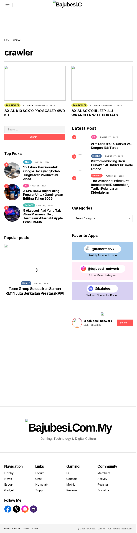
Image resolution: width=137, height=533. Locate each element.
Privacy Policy (13, 528)
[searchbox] (34, 129)
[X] (16, 509)
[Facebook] (7, 509)
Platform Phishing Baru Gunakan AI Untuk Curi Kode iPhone (112, 165)
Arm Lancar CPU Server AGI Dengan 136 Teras (111, 146)
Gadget (29, 205)
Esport (8, 484)
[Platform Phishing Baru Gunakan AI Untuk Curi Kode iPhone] (80, 162)
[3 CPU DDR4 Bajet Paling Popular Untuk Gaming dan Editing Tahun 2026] (12, 192)
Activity (102, 479)
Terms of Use (30, 528)
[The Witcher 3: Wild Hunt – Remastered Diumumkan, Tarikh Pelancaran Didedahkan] (80, 184)
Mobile (26, 283)
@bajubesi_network (103, 269)
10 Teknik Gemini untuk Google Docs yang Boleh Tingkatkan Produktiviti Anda (41, 173)
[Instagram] (25, 509)
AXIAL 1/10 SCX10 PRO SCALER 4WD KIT (34, 113)
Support (41, 490)
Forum (39, 473)
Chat (38, 479)
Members (103, 473)
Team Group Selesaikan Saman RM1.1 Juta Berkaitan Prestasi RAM (35, 290)
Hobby (9, 473)
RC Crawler (12, 105)
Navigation (13, 466)
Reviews (71, 490)
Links (39, 466)
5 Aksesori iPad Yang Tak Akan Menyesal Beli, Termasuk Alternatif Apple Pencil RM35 (43, 216)
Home (6, 39)
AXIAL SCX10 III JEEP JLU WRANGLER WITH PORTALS (94, 113)
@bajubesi (103, 288)
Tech (28, 162)
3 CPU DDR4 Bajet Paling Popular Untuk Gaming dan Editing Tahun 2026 (43, 194)
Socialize (103, 490)
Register (102, 484)
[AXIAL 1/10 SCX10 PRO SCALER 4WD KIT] (35, 83)
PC (26, 185)
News (8, 479)
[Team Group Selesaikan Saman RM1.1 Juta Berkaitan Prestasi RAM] (34, 261)
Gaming (96, 176)
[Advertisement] (68, 21)
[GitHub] (33, 509)
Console (71, 479)
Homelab (41, 484)
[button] (7, 5)
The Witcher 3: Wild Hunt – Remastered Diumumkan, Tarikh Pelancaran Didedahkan (111, 186)
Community (107, 466)
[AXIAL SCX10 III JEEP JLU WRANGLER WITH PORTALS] (102, 83)
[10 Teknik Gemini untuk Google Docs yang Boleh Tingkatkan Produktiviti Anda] (12, 170)
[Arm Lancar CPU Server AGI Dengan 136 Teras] (80, 143)
